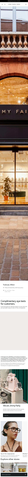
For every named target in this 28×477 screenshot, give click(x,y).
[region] (14, 331)
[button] (4, 4)
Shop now (6, 415)
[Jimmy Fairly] (14, 4)
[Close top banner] (27, 1)
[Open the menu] (2, 4)
